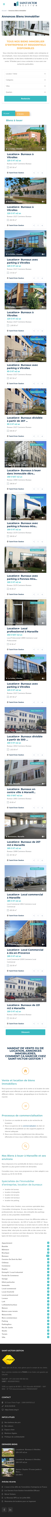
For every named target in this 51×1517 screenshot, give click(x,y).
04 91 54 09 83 (10, 1406)
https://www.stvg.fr (12, 1410)
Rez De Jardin (7, 1327)
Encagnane (12, 944)
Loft (3, 1301)
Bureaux (5, 1256)
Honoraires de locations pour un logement (20, 1501)
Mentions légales (11, 1433)
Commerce (6, 1266)
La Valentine (12, 889)
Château (5, 1263)
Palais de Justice (14, 465)
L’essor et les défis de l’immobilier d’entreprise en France (26, 1487)
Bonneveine (12, 836)
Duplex (4, 1269)
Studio (4, 1331)
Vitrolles (19, 149)
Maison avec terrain (10, 1311)
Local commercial (9, 1289)
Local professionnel (10, 1295)
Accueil (4, 11)
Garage (5, 1279)
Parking (5, 1321)
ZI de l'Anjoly (13, 360)
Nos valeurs (9, 1426)
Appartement (7, 1243)
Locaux (5, 1298)
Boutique (5, 1253)
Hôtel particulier (8, 1282)
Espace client (9, 1430)
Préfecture (11, 623)
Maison (5, 1308)
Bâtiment (5, 1250)
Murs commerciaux (9, 1318)
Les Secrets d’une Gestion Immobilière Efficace (22, 1490)
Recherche (25, 99)
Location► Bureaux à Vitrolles (28, 1449)
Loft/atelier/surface (9, 1305)
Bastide (5, 1246)
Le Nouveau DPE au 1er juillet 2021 (17, 1498)
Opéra (10, 784)
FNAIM (24, 1372)
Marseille (24, 465)
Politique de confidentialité (14, 1437)
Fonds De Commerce (10, 1275)
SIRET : (5, 1381)
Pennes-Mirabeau (24, 518)
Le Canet (11, 731)
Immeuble (6, 1285)
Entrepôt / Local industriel (12, 1272)
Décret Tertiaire (10, 1494)
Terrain (4, 1334)
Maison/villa (7, 1315)
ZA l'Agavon (12, 518)
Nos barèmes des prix (13, 1422)
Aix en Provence (23, 944)
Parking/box (7, 1324)
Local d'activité (8, 1292)
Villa (3, 1337)
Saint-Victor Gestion (16, 173)
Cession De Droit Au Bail (12, 1259)
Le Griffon (11, 149)
